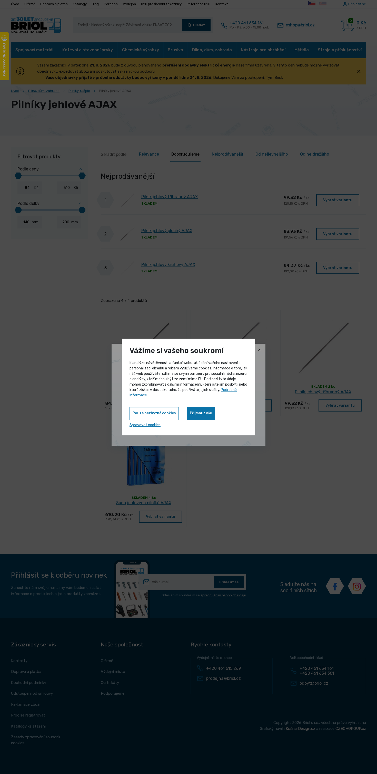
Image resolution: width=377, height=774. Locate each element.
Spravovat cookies (145, 425)
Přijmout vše (201, 413)
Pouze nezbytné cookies (154, 413)
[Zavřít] (259, 350)
